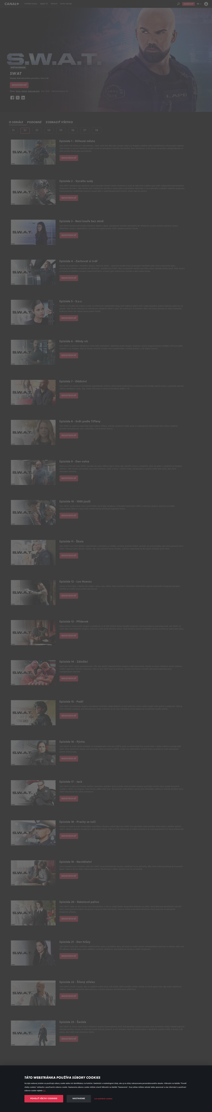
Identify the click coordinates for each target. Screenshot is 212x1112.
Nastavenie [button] (79, 1099)
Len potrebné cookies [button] (103, 1099)
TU (44, 1091)
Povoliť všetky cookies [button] (43, 1099)
